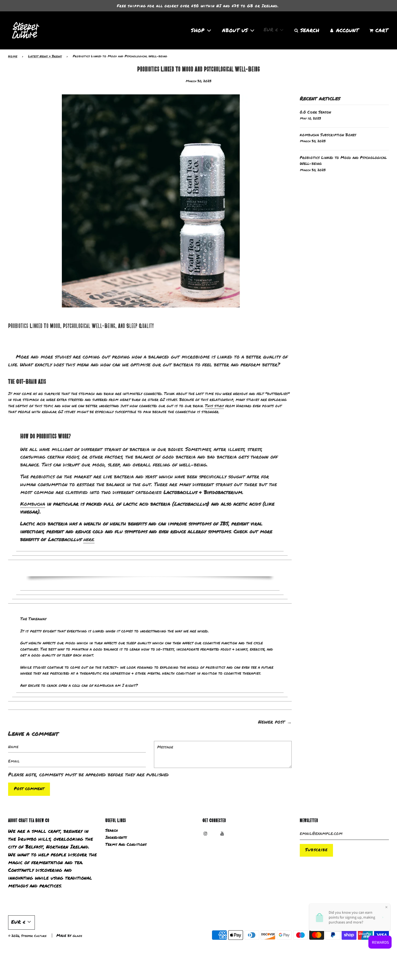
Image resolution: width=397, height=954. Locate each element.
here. (89, 539)
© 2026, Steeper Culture (27, 935)
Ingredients (116, 837)
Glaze (77, 935)
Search (111, 830)
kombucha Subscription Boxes (328, 134)
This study (214, 405)
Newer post (271, 721)
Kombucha (32, 503)
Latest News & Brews (45, 56)
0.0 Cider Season (315, 112)
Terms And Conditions (126, 844)
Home (12, 56)
